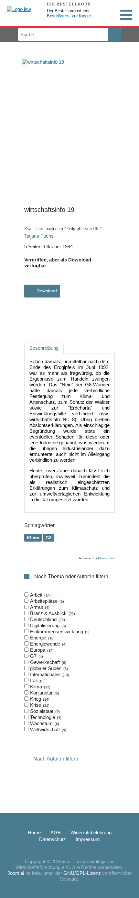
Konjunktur (44, 692)
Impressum (88, 839)
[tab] (69, 662)
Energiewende (47, 644)
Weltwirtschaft (47, 729)
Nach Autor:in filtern (55, 759)
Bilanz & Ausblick (52, 613)
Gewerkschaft (47, 662)
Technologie (45, 717)
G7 (36, 656)
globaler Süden (48, 668)
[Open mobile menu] (126, 14)
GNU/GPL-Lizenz (82, 873)
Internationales (49, 674)
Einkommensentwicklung (59, 631)
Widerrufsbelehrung (91, 832)
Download (47, 290)
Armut (39, 607)
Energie (41, 637)
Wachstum (44, 723)
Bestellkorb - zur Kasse (69, 16)
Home (34, 832)
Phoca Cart (106, 558)
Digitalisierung (47, 625)
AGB (55, 832)
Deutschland (47, 619)
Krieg (39, 699)
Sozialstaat (44, 711)
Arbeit (39, 595)
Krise (39, 705)
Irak (36, 680)
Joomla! (15, 873)
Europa (41, 650)
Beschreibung (44, 348)
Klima (33, 537)
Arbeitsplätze (46, 601)
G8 (49, 537)
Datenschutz (52, 839)
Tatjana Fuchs (39, 236)
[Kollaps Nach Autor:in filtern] (28, 759)
